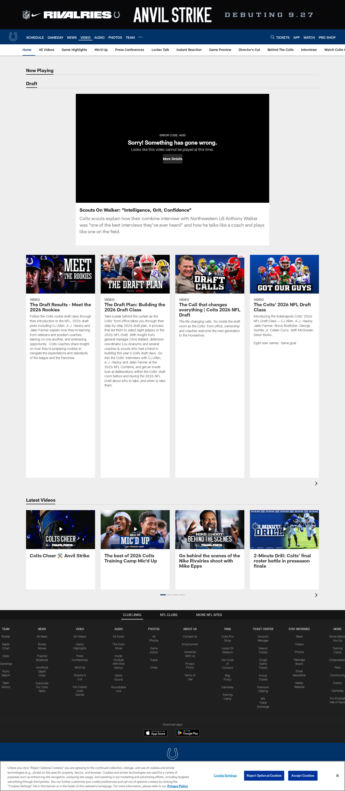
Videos (299, 644)
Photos (154, 629)
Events (337, 682)
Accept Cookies (302, 775)
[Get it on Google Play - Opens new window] (188, 735)
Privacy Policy (177, 786)
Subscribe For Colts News (42, 687)
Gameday (228, 687)
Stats (6, 655)
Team (5, 629)
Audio (119, 629)
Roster (6, 636)
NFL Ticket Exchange (263, 702)
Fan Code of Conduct (228, 663)
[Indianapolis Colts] (172, 754)
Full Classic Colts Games (80, 690)
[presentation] (317, 483)
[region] (172, 776)
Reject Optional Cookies (264, 775)
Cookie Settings (225, 775)
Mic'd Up (80, 667)
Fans (338, 667)
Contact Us (190, 636)
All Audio (118, 636)
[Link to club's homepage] (13, 36)
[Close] (337, 776)
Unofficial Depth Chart (42, 671)
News (42, 629)
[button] (172, 159)
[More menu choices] (140, 37)
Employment (190, 644)
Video (80, 629)
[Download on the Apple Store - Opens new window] (155, 733)
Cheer (154, 667)
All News (42, 636)
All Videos (79, 636)
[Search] (272, 37)
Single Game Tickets (263, 663)
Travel (153, 659)
